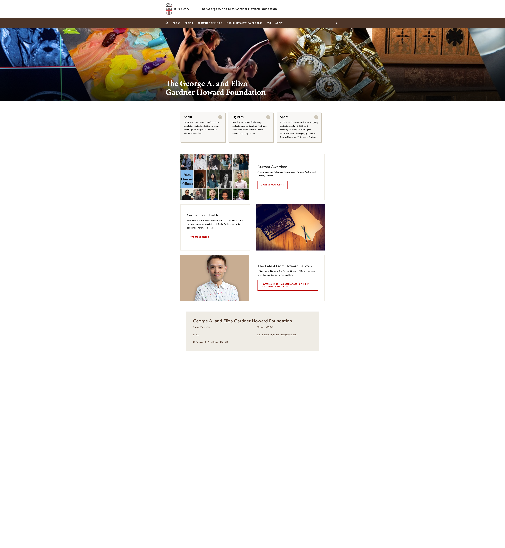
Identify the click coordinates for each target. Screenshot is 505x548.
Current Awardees (272, 167)
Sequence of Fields (202, 215)
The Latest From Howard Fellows (284, 266)
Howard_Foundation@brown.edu (280, 334)
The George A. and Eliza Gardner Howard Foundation (238, 9)
